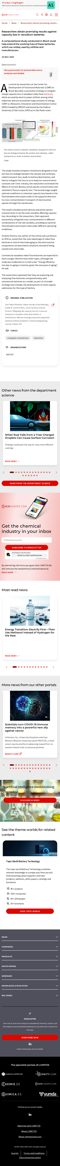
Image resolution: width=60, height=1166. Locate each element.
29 (49, 768)
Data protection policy (30, 1157)
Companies (7, 947)
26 (41, 768)
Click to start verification (29, 555)
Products (7, 956)
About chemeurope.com (30, 1136)
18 (31, 475)
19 (34, 475)
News (5, 937)
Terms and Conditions (34, 1153)
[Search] (37, 14)
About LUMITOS (29, 1131)
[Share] (42, 14)
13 (46, 472)
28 (46, 768)
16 (26, 475)
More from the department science (30, 483)
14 (49, 472)
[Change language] (46, 14)
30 (30, 771)
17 (28, 475)
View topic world (30, 911)
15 (23, 475)
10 (38, 472)
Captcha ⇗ (41, 558)
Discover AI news (29, 800)
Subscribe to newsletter (26, 547)
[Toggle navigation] (56, 15)
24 (35, 768)
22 (30, 768)
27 (44, 768)
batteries (48, 94)
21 (27, 768)
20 (37, 475)
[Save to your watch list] (51, 15)
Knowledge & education (15, 986)
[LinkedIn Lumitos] (30, 1114)
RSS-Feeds (7, 995)
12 (44, 472)
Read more (8, 572)
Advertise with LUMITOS (28, 1125)
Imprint (15, 1153)
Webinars (7, 976)
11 (41, 472)
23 (32, 768)
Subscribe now (29, 1037)
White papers (9, 966)
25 (38, 768)
